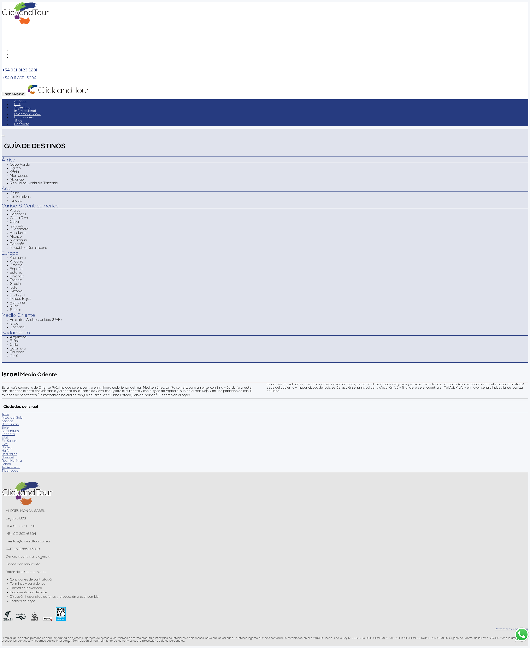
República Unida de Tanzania (34, 183)
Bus (17, 104)
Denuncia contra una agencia (28, 556)
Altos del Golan (13, 417)
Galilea (7, 447)
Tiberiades (10, 470)
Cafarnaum (10, 431)
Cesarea (8, 434)
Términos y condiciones (28, 583)
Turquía (16, 201)
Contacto (21, 124)
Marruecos (19, 176)
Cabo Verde (20, 165)
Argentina (22, 107)
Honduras (18, 233)
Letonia (16, 291)
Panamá (17, 244)
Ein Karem (9, 441)
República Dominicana (28, 248)
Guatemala (19, 229)
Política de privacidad (26, 588)
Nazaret (8, 457)
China (14, 193)
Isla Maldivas (20, 197)
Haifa (6, 451)
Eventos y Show (27, 114)
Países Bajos (20, 299)
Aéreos (20, 101)
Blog (18, 121)
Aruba (15, 211)
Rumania (17, 303)
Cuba (14, 222)
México (16, 237)
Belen (6, 427)
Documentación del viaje (28, 592)
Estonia (16, 273)
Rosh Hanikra (12, 461)
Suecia (15, 310)
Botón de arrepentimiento (26, 572)
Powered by (512, 629)
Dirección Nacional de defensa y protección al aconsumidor (55, 597)
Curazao (17, 226)
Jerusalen (9, 454)
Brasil (14, 341)
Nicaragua (18, 240)
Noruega (17, 295)
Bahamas (18, 214)
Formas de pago (22, 601)
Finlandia (17, 276)
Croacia (16, 265)
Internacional (25, 111)
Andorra (17, 262)
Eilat (5, 437)
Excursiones (24, 117)
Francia (16, 280)
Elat (5, 444)
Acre (5, 414)
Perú (14, 356)
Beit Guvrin (10, 424)
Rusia (14, 306)
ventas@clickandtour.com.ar (29, 541)
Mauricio (17, 180)
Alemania (18, 258)
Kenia (14, 172)
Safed (6, 464)
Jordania (17, 327)
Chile (14, 345)
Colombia (18, 348)
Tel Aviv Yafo (11, 467)
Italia (14, 288)
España (16, 269)
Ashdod (7, 421)
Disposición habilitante (23, 564)
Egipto (15, 168)
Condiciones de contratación (31, 579)
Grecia (15, 284)
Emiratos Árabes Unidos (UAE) (36, 320)
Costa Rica (19, 218)
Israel (14, 324)
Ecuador (17, 352)
